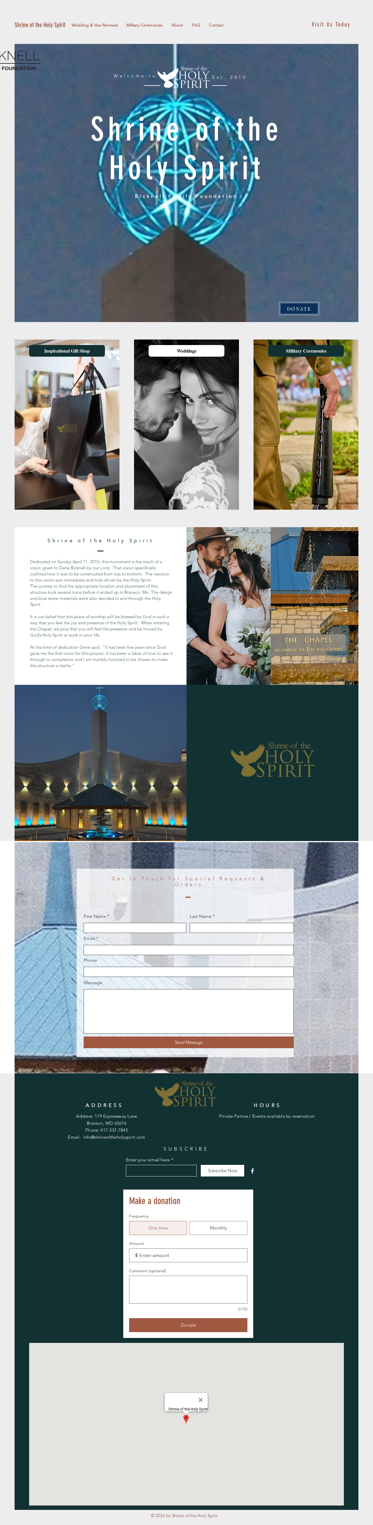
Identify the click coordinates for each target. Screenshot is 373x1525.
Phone (90, 960)
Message (93, 982)
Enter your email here (148, 1160)
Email (89, 938)
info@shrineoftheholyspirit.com (114, 1137)
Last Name (201, 916)
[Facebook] (252, 1170)
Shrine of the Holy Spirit (40, 25)
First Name (95, 916)
